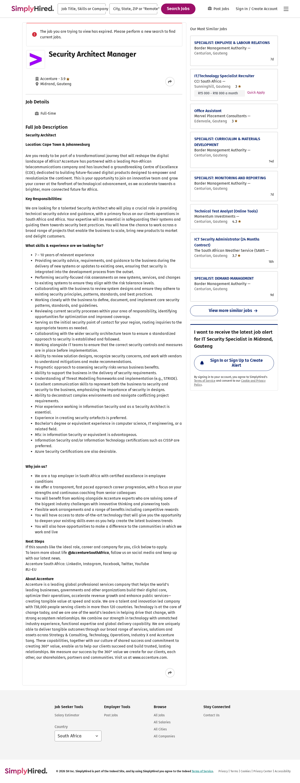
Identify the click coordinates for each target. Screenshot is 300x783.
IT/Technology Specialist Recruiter (224, 76)
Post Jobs (221, 9)
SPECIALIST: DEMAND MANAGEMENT (224, 278)
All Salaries (162, 722)
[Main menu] (286, 9)
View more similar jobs (230, 310)
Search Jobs (178, 8)
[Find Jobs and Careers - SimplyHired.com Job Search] (32, 8)
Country (61, 726)
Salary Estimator (67, 715)
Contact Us (211, 715)
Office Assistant (207, 111)
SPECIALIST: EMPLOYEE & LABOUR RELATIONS (232, 42)
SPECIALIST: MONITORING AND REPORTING (230, 178)
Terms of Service (204, 380)
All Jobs (159, 715)
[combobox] (82, 9)
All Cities (160, 729)
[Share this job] (170, 81)
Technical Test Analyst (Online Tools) (226, 211)
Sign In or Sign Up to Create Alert (236, 363)
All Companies (164, 736)
